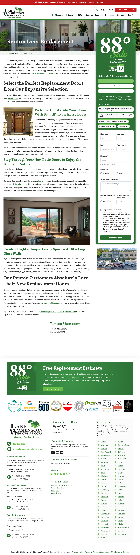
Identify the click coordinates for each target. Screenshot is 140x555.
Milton (103, 538)
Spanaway (121, 510)
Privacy (113, 231)
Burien (103, 466)
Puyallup (120, 472)
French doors (43, 181)
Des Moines (105, 469)
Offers (80, 15)
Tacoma (120, 521)
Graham (103, 500)
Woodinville (121, 531)
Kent (102, 507)
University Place (123, 527)
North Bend (122, 459)
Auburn (103, 442)
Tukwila (120, 524)
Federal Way (105, 490)
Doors (70, 15)
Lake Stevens (105, 517)
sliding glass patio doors (22, 184)
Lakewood (104, 521)
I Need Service (116, 91)
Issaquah (104, 503)
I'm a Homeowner (116, 81)
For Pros (131, 15)
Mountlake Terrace (124, 445)
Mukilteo (120, 449)
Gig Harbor (104, 497)
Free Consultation (126, 10)
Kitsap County (105, 514)
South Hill (121, 500)
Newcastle (121, 455)
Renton (120, 479)
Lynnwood (104, 524)
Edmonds (104, 483)
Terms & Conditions (57, 488)
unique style (13, 98)
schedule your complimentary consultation (58, 311)
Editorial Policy (56, 493)
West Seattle (122, 534)
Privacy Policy (55, 491)
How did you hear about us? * (122, 197)
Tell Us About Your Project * (110, 179)
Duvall (103, 472)
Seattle (120, 490)
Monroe (120, 442)
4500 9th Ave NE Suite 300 (23, 534)
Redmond (121, 476)
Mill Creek (104, 534)
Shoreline (121, 497)
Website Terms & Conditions (97, 552)
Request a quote (115, 238)
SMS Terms (120, 231)
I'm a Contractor (115, 86)
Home (9, 53)
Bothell (103, 459)
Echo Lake (104, 476)
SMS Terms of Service (120, 552)
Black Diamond (106, 452)
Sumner (120, 517)
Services (98, 15)
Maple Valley (105, 527)
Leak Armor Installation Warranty (61, 485)
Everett (103, 486)
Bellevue (104, 449)
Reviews (89, 15)
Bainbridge (104, 445)
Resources (109, 15)
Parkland (120, 462)
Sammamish (122, 486)
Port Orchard (122, 469)
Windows (59, 15)
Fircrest (103, 493)
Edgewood (104, 479)
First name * (104, 134)
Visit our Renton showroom (42, 73)
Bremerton (104, 462)
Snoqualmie (121, 507)
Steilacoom (121, 514)
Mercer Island (105, 531)
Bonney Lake (105, 455)
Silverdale (121, 503)
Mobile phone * (121, 145)
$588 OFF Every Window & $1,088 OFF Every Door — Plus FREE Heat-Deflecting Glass (70, 2)
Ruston (120, 483)
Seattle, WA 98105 (20, 537)
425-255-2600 (19, 444)
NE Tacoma (121, 452)
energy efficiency (51, 303)
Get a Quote (53, 389)
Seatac (120, 493)
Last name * (120, 134)
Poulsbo (120, 466)
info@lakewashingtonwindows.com (27, 449)
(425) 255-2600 (106, 9)
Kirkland (103, 510)
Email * (102, 145)
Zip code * (104, 156)
